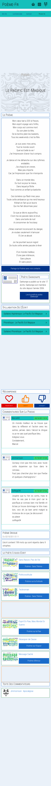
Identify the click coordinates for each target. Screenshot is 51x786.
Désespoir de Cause (27, 639)
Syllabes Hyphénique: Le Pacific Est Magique (23, 313)
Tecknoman (24, 589)
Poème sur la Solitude (34, 581)
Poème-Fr (10, 4)
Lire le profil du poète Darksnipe (34, 296)
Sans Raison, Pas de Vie (29, 559)
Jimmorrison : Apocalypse (21, 691)
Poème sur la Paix (34, 631)
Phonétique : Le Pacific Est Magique (19, 322)
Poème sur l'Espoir (34, 646)
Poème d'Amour (34, 661)
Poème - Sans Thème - (34, 566)
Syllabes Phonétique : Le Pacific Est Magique (23, 331)
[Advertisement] (25, 44)
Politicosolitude (25, 574)
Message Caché (26, 654)
